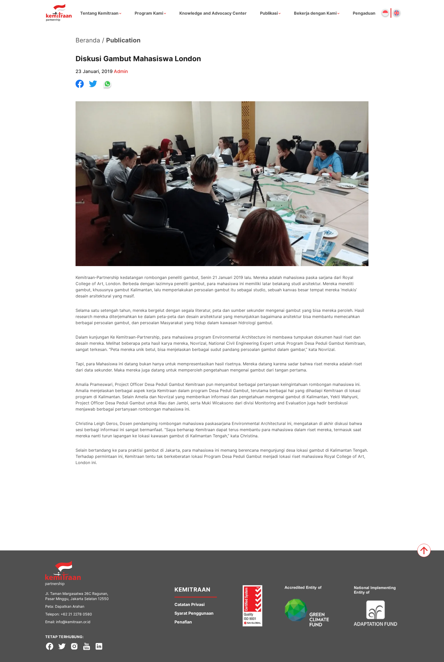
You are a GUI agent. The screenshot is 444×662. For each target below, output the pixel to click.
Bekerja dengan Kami (315, 13)
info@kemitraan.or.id (73, 622)
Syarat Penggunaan (194, 613)
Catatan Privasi (189, 604)
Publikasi (269, 13)
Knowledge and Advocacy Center (213, 13)
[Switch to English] (396, 13)
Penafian (183, 621)
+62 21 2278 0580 (76, 614)
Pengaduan (364, 13)
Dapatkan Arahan (69, 606)
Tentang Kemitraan (99, 13)
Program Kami (149, 13)
